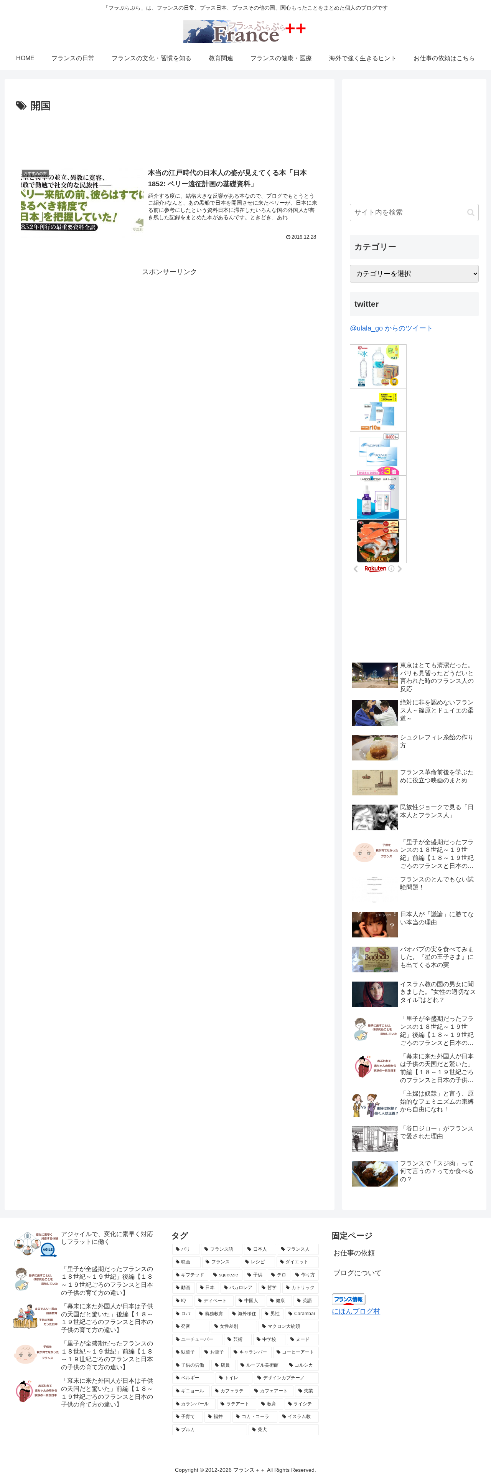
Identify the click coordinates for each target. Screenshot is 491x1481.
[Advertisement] (169, 136)
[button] (471, 212)
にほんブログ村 (356, 1311)
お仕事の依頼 (354, 1253)
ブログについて (357, 1273)
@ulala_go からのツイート (391, 328)
